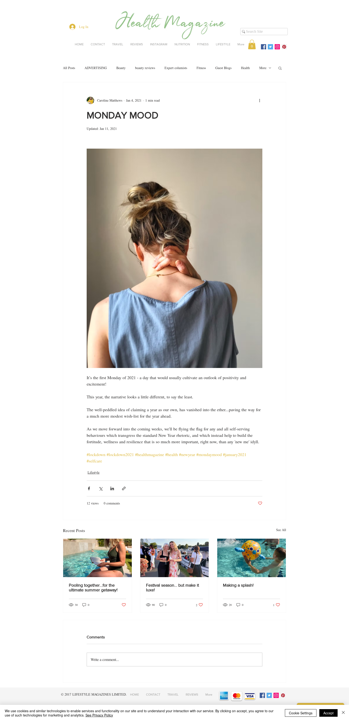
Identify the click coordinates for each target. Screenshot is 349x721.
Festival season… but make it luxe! (172, 587)
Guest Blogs (223, 68)
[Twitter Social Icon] (270, 46)
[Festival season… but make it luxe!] (174, 558)
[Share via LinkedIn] (112, 488)
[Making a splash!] (251, 558)
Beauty (121, 68)
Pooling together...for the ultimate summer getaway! (93, 587)
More (262, 68)
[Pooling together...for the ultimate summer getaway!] (97, 558)
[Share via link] (124, 488)
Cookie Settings (300, 713)
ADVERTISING (96, 68)
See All (281, 530)
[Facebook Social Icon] (263, 46)
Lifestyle (93, 472)
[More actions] (259, 100)
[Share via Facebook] (89, 488)
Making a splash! (238, 585)
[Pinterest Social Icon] (284, 46)
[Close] (343, 713)
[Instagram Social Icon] (277, 46)
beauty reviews (145, 68)
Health (245, 68)
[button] (252, 44)
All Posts (69, 68)
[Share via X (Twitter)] (100, 488)
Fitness (201, 68)
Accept (328, 713)
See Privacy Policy (99, 715)
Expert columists (176, 68)
